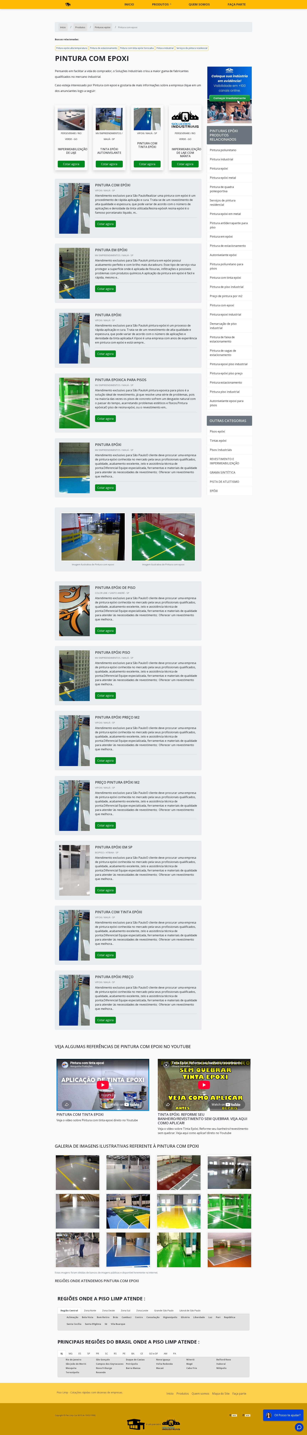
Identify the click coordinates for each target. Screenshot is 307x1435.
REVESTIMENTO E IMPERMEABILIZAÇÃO (224, 461)
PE (124, 1353)
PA (174, 1353)
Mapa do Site (221, 1393)
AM (165, 1353)
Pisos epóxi (217, 431)
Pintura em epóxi (221, 236)
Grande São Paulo (164, 1310)
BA (132, 1353)
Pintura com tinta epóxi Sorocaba (137, 48)
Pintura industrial (165, 48)
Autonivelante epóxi (223, 255)
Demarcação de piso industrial (223, 326)
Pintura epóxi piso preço (226, 373)
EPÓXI (214, 491)
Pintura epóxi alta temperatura (71, 48)
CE (141, 1353)
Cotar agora (71, 164)
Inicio (129, 4)
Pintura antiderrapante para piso (229, 225)
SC (106, 1353)
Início (170, 1393)
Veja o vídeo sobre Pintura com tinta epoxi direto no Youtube (97, 1120)
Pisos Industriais (221, 450)
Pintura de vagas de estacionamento (223, 353)
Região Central (69, 1310)
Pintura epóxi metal (223, 178)
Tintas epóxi (218, 441)
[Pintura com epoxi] (71, 119)
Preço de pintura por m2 (226, 296)
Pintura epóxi (219, 168)
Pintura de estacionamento (103, 48)
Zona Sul (125, 1310)
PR (97, 1353)
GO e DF (153, 1353)
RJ (62, 1353)
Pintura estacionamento (226, 382)
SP (88, 1353)
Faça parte (237, 4)
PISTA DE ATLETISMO (224, 482)
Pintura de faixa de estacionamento (222, 339)
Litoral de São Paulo (190, 1310)
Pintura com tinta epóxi (225, 278)
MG (70, 1353)
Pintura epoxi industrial (225, 314)
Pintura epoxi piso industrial (228, 364)
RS (115, 1353)
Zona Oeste (108, 1310)
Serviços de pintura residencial (191, 48)
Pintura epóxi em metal (225, 214)
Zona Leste (142, 1310)
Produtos (160, 4)
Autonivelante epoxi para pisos (226, 403)
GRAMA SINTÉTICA (222, 472)
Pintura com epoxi (222, 305)
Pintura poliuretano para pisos (226, 266)
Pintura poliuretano (223, 150)
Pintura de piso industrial (226, 287)
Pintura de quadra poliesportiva (222, 189)
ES (80, 1353)
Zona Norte (90, 1310)
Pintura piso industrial (224, 392)
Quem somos (199, 4)
